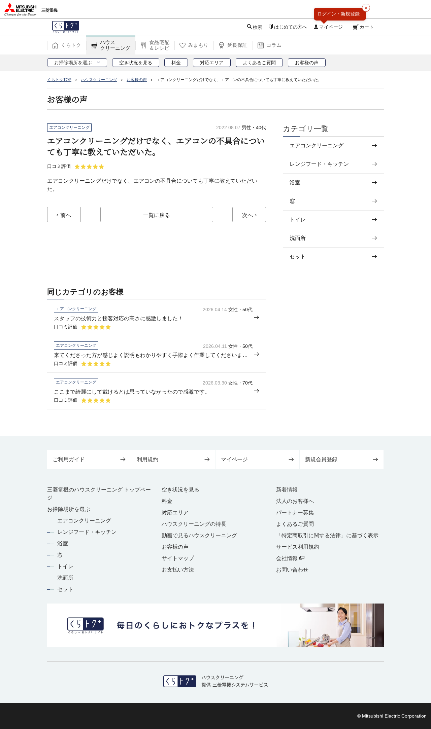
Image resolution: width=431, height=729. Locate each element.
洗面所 (65, 578)
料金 (167, 501)
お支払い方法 (178, 570)
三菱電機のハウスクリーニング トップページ (99, 494)
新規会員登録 (321, 459)
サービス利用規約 (297, 547)
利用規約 (147, 459)
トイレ (65, 566)
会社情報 (287, 558)
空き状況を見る (180, 490)
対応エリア (175, 512)
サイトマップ (178, 558)
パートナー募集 (295, 512)
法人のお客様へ (295, 501)
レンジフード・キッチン (87, 532)
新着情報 (287, 490)
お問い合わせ (292, 570)
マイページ (234, 459)
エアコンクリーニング (84, 520)
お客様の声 (175, 547)
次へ (247, 215)
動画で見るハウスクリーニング (199, 535)
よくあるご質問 (295, 524)
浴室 (62, 543)
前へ (65, 215)
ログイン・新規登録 (338, 13)
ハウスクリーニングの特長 (194, 524)
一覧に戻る (156, 215)
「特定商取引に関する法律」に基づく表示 (327, 535)
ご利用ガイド (69, 459)
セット (65, 589)
